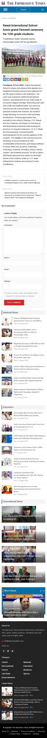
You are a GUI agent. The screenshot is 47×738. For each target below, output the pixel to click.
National (19, 596)
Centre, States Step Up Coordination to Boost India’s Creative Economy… (29, 367)
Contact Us (27, 734)
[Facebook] (4, 79)
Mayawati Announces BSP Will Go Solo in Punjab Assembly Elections (29, 344)
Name (7, 258)
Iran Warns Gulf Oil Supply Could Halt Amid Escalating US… (22, 518)
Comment (8, 225)
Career (5, 670)
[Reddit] (12, 79)
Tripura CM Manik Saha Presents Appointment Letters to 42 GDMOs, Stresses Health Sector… (26, 690)
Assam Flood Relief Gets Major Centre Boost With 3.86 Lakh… (29, 356)
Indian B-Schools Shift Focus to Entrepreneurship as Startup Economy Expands (29, 461)
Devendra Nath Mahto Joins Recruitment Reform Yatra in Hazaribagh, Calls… (25, 332)
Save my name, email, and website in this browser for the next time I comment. (21, 294)
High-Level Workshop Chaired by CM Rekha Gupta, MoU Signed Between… (28, 379)
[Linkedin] (15, 79)
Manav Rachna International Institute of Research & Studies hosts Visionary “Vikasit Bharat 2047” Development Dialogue (23, 195)
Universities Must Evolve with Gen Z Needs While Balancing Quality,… (28, 414)
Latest (9, 596)
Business (28, 670)
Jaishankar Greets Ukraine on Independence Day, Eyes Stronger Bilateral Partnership (22, 556)
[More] (26, 79)
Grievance (41, 731)
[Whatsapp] (23, 79)
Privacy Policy (15, 734)
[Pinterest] (19, 79)
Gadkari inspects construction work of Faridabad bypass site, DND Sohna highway (22, 181)
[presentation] (40, 591)
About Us (5, 731)
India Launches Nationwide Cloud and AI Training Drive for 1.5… (29, 425)
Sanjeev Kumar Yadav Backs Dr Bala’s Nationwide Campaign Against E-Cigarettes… (28, 392)
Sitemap (36, 734)
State (29, 596)
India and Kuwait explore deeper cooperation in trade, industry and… (19, 538)
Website (7, 281)
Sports (27, 674)
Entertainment (8, 677)
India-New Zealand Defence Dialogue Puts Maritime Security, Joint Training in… (22, 578)
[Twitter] (8, 79)
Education (12, 18)
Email (7, 269)
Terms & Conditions (28, 731)
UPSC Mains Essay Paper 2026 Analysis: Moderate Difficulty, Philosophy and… (29, 437)
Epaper (23, 10)
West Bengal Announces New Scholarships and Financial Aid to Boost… (27, 489)
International (7, 666)
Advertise (14, 731)
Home (4, 18)
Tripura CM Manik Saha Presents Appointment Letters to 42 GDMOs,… (28, 319)
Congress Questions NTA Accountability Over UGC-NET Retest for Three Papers (28, 475)
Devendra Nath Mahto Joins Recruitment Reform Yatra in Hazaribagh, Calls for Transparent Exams (28, 702)
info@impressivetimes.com (14, 641)
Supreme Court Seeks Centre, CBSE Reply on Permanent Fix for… (28, 448)
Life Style (6, 674)
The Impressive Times (14, 76)
